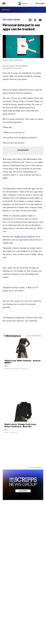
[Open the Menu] (4, 3)
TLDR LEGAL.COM (23, 236)
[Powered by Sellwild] (38, 467)
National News (11, 20)
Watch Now (39, 3)
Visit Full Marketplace (34, 336)
